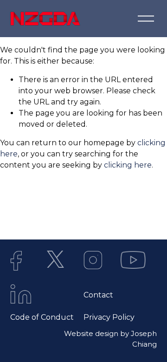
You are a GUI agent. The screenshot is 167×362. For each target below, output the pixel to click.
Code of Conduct (42, 317)
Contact (98, 295)
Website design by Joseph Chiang (110, 339)
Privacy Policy (109, 317)
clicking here (128, 165)
